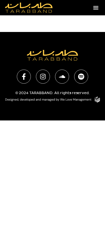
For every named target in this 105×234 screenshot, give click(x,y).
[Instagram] (43, 77)
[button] (95, 7)
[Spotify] (81, 77)
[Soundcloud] (62, 77)
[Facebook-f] (24, 77)
